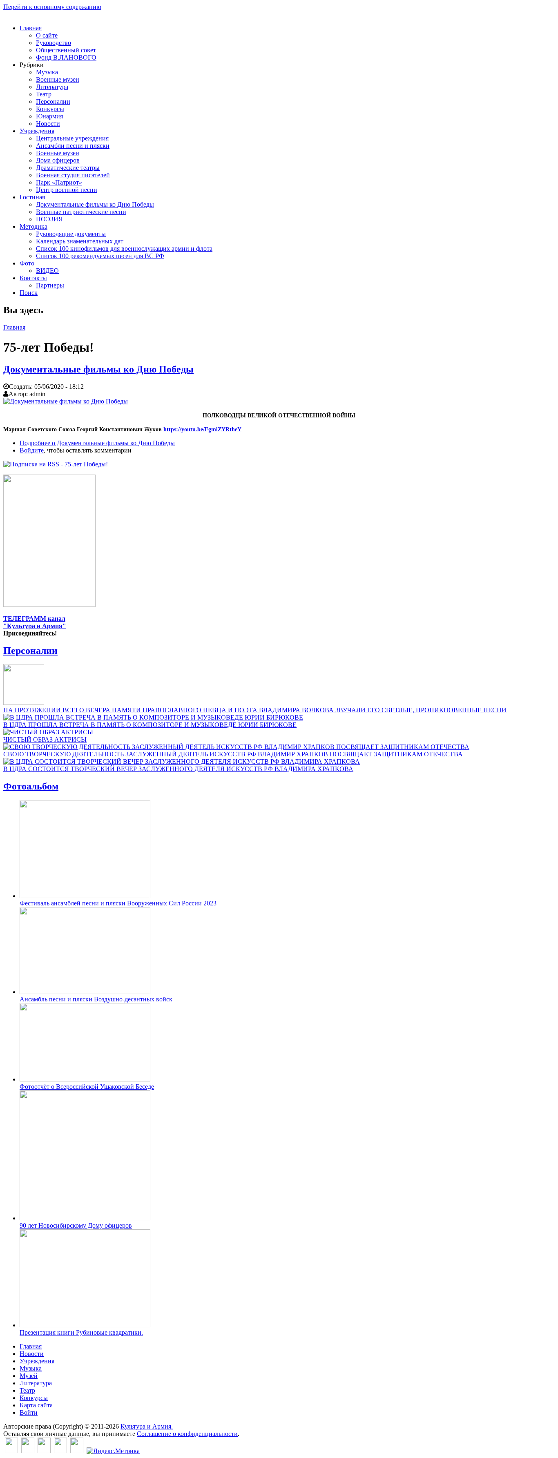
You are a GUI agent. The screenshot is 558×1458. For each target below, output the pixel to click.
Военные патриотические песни (81, 211)
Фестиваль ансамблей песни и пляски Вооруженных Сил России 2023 (118, 903)
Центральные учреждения (72, 138)
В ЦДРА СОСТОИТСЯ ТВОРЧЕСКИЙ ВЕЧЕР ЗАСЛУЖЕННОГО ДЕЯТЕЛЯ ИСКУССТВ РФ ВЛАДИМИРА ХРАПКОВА (178, 768)
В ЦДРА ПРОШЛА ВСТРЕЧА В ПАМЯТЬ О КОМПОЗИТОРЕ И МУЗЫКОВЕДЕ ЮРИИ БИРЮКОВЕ (150, 724)
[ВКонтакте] (11, 1450)
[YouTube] (60, 1450)
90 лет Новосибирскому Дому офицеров (76, 1225)
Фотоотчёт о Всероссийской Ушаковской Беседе (87, 1086)
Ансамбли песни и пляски (72, 145)
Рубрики (32, 64)
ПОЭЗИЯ (49, 219)
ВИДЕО (47, 270)
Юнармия (49, 116)
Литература (52, 86)
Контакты (33, 277)
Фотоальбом (30, 786)
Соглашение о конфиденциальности (187, 1433)
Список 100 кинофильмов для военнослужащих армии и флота (124, 248)
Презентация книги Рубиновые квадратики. (81, 1332)
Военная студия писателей (73, 175)
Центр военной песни (66, 189)
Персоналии (53, 101)
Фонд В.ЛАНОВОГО (66, 57)
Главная (31, 28)
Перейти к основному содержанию (52, 6)
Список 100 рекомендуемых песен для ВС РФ (100, 255)
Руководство (53, 42)
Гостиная (32, 197)
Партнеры (50, 285)
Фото (27, 263)
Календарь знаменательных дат (79, 241)
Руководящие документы (71, 233)
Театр (43, 94)
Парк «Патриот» (59, 182)
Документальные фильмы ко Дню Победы (95, 204)
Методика (33, 226)
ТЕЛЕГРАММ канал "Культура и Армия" (34, 622)
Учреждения (37, 130)
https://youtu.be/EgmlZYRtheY (202, 429)
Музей (29, 1375)
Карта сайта (36, 1405)
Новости (48, 123)
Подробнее (97, 442)
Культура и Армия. (147, 1426)
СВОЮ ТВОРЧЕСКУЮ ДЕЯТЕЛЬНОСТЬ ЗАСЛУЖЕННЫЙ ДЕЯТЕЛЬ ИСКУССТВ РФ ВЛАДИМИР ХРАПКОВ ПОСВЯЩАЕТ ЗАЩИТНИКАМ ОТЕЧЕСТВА (233, 754)
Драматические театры (68, 167)
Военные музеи (57, 79)
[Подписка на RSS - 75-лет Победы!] (55, 464)
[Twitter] (28, 1450)
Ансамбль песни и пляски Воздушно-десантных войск (96, 999)
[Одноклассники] (44, 1450)
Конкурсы (50, 108)
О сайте (47, 35)
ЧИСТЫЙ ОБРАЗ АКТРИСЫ (45, 739)
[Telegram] (77, 1450)
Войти (29, 1412)
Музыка (47, 72)
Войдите (32, 450)
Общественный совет (66, 50)
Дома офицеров (58, 160)
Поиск (29, 292)
